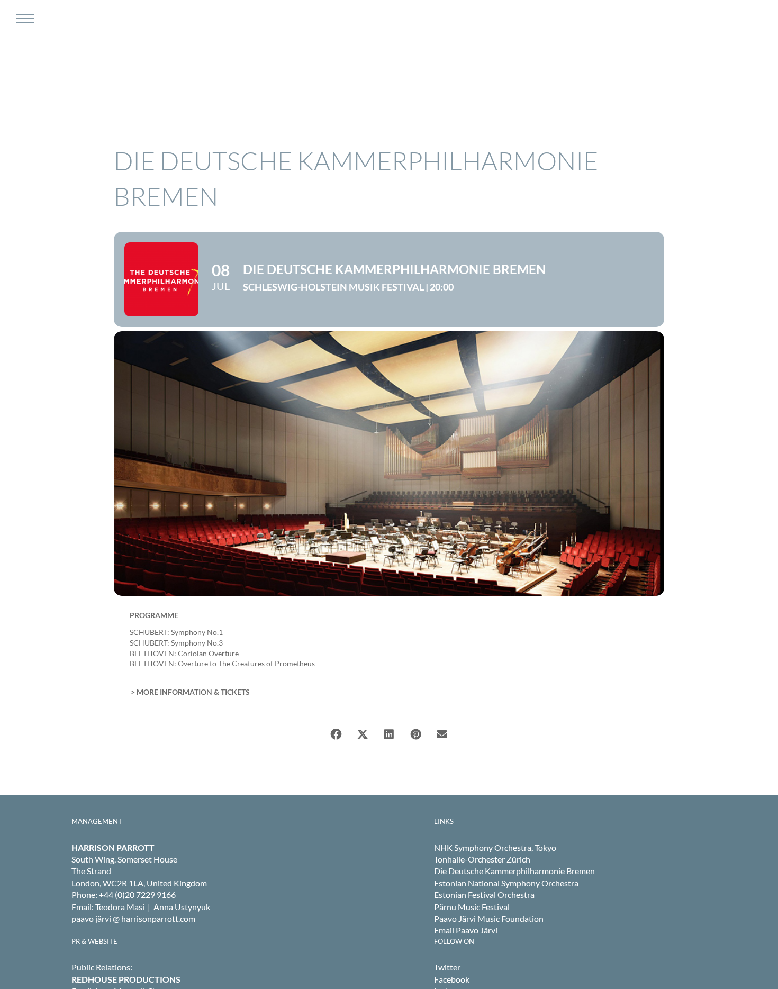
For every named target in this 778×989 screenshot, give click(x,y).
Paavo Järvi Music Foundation (489, 918)
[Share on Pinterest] (415, 734)
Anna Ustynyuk (181, 907)
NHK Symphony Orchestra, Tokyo (495, 847)
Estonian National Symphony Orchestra (506, 883)
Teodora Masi (119, 907)
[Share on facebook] (336, 734)
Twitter (447, 967)
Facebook (451, 979)
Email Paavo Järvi (465, 930)
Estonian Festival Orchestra (484, 895)
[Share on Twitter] (362, 734)
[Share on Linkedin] (389, 734)
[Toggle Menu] (24, 18)
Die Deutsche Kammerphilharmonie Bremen (514, 871)
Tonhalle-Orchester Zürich (482, 859)
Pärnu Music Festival (472, 907)
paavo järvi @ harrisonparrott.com (133, 918)
